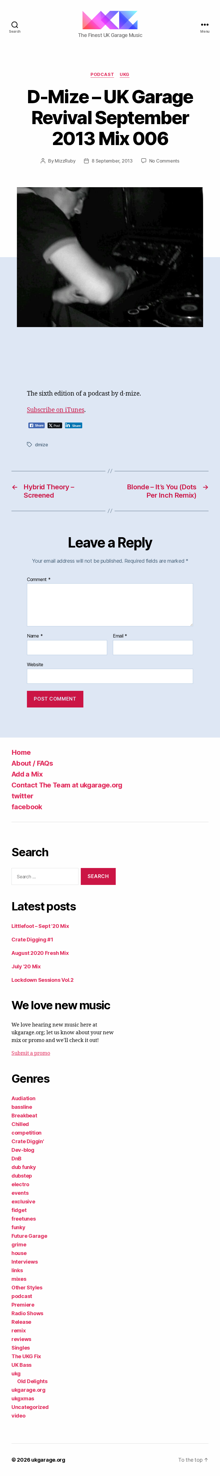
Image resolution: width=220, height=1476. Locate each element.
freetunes (23, 1219)
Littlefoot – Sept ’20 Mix (40, 926)
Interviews (24, 1262)
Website (35, 664)
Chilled (20, 1124)
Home (21, 752)
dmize (41, 444)
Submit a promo (30, 1053)
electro (20, 1184)
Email (120, 636)
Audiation (23, 1098)
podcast (102, 74)
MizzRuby (65, 161)
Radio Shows (27, 1313)
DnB (16, 1159)
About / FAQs (32, 763)
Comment (39, 579)
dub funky (23, 1167)
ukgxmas (22, 1398)
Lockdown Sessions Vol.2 (42, 980)
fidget (18, 1210)
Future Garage (29, 1236)
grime (18, 1245)
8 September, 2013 (112, 161)
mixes (18, 1279)
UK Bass (21, 1365)
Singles (20, 1348)
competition (26, 1133)
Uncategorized (30, 1407)
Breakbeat (24, 1116)
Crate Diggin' (27, 1141)
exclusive (23, 1202)
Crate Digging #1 (32, 940)
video (18, 1416)
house (19, 1253)
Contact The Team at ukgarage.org (66, 785)
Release (21, 1322)
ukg (124, 74)
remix (18, 1331)
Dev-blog (22, 1150)
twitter (22, 796)
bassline (21, 1107)
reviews (21, 1339)
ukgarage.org (28, 1390)
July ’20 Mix (26, 966)
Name (35, 636)
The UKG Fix (26, 1356)
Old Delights (32, 1381)
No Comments (164, 161)
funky (18, 1227)
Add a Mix (27, 774)
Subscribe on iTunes (55, 410)
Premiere (22, 1305)
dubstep (21, 1176)
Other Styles (26, 1288)
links (17, 1270)
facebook (26, 807)
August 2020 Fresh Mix (39, 953)
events (19, 1193)
